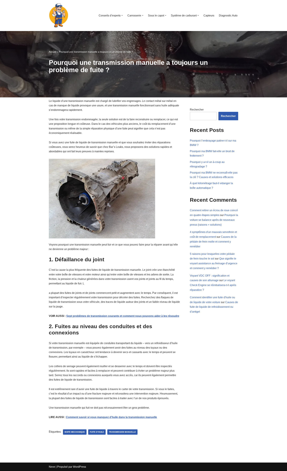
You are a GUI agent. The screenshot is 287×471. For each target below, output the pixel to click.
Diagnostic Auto (228, 15)
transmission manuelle (122, 432)
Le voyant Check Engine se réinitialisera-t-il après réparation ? (213, 285)
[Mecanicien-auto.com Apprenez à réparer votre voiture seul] (59, 15)
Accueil (52, 51)
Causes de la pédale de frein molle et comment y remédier (213, 241)
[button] (122, 15)
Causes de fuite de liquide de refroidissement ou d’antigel (214, 307)
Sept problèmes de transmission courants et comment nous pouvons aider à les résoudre (122, 316)
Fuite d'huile (97, 432)
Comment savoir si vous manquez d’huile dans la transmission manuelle (111, 417)
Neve (52, 466)
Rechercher (197, 109)
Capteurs (208, 15)
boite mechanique (75, 432)
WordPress (79, 466)
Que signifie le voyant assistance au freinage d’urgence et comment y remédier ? (213, 263)
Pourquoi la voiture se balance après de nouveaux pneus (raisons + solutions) (214, 220)
